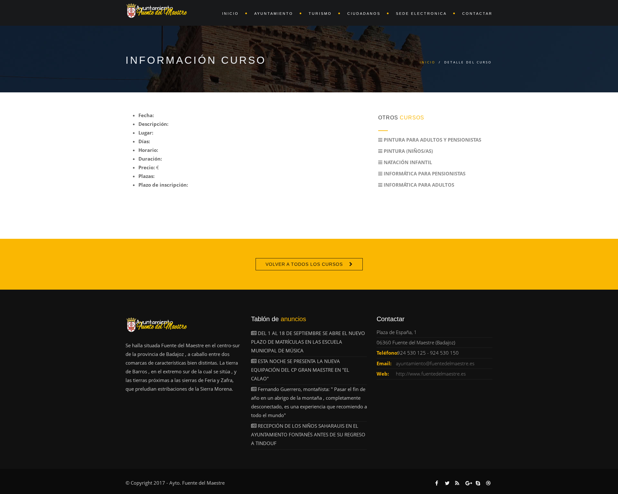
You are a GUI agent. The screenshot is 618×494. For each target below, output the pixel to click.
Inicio (427, 62)
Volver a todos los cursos (304, 264)
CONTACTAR (477, 13)
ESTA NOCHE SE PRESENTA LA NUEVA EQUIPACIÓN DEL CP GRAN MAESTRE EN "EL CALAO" (300, 370)
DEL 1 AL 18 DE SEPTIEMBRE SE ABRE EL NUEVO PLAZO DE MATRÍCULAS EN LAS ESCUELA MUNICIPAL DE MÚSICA (308, 342)
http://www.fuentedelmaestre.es (431, 373)
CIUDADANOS (363, 13)
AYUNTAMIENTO (273, 13)
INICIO (230, 13)
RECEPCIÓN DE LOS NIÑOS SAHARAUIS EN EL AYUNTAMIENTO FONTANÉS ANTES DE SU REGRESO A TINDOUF (308, 434)
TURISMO (320, 13)
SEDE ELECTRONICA (421, 13)
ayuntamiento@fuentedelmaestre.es (435, 363)
